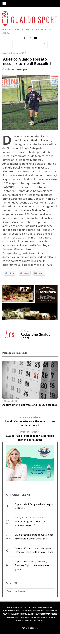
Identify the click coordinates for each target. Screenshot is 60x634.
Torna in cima (28, 628)
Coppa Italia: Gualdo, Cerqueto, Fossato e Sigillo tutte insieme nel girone (32, 565)
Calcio (5, 53)
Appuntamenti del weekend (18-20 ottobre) (29, 404)
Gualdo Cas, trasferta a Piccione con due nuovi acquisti (30, 421)
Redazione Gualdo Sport (16, 69)
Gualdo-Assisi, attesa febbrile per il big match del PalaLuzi (30, 435)
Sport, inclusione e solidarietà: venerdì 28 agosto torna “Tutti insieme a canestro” (30, 521)
